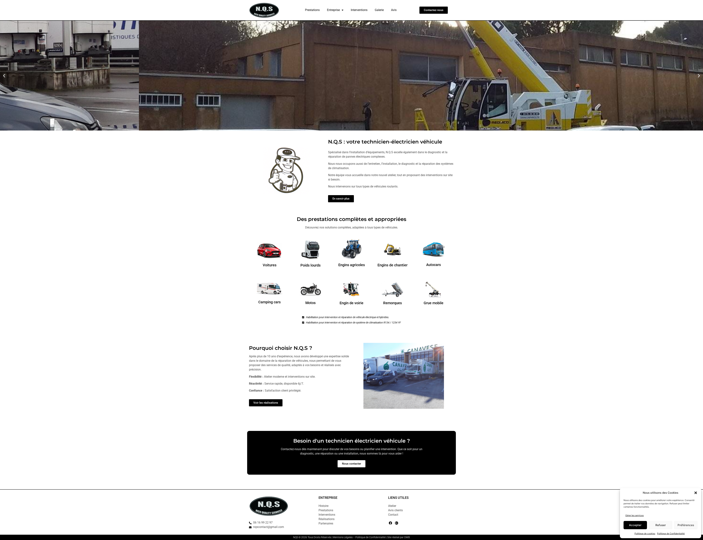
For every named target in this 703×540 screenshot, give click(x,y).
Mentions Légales (343, 537)
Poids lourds (310, 265)
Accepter (635, 525)
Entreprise (333, 10)
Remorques (392, 303)
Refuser (660, 525)
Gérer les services (634, 515)
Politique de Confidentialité (671, 533)
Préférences (686, 525)
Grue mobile (433, 303)
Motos (310, 303)
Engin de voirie (351, 303)
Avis (394, 10)
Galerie (379, 10)
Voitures (269, 265)
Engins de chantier (392, 265)
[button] (696, 493)
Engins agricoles (351, 265)
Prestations (312, 10)
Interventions (359, 10)
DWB (407, 537)
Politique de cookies (645, 533)
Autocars (433, 264)
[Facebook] (390, 523)
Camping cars (269, 302)
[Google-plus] (396, 523)
